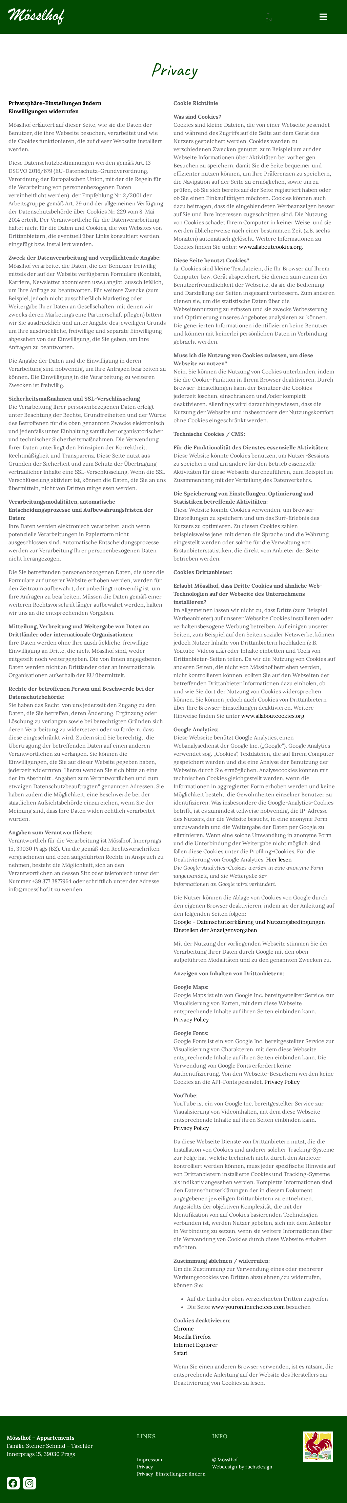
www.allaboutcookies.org (270, 246)
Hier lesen (279, 859)
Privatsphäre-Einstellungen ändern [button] (54, 103)
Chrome (184, 1328)
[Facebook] (13, 1483)
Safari (181, 1352)
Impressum (150, 1460)
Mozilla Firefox (192, 1336)
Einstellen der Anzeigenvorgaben (215, 930)
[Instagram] (29, 1483)
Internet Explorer (196, 1344)
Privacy (145, 1467)
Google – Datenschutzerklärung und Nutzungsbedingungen (249, 921)
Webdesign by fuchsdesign (242, 1467)
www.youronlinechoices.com (248, 1306)
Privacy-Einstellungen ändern (171, 1474)
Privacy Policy (191, 1019)
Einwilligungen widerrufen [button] (43, 111)
